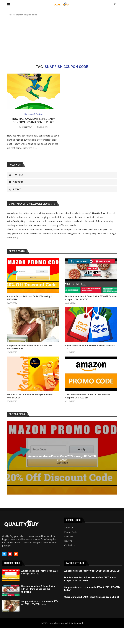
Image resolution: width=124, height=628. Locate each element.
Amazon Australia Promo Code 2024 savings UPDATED (29, 298)
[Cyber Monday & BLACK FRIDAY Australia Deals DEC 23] (91, 324)
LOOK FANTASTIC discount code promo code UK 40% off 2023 (31, 396)
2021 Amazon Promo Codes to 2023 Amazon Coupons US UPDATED (87, 396)
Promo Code (70, 532)
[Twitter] (4, 554)
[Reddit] (16, 554)
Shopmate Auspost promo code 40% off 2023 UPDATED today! (29, 347)
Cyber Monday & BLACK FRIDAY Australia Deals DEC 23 (90, 347)
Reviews (68, 541)
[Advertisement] (62, 40)
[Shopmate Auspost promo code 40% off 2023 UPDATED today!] (33, 324)
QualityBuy (27, 126)
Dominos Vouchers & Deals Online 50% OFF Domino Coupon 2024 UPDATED (91, 298)
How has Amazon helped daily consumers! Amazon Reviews (33, 120)
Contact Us (69, 545)
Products (68, 536)
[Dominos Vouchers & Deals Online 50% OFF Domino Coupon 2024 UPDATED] (91, 275)
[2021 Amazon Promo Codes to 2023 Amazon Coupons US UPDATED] (91, 374)
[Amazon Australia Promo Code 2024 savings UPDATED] (33, 275)
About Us (68, 528)
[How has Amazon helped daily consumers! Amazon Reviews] (33, 91)
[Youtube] (10, 554)
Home (10, 14)
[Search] (115, 4)
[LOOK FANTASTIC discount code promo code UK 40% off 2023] (33, 374)
